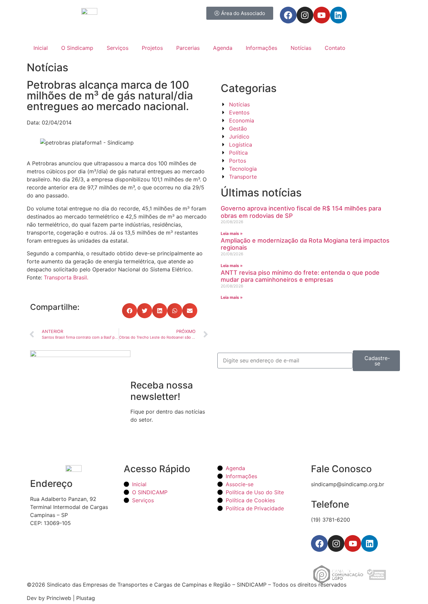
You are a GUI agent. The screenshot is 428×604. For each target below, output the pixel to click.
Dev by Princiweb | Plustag (61, 598)
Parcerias (188, 48)
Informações (261, 48)
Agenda (222, 48)
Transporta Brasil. (66, 277)
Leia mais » (232, 233)
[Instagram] (305, 15)
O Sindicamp (77, 48)
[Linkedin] (338, 15)
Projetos (152, 48)
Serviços (117, 48)
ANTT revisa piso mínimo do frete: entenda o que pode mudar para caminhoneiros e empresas (300, 276)
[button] (129, 310)
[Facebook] (288, 15)
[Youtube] (321, 15)
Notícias (301, 48)
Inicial (40, 48)
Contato (335, 48)
